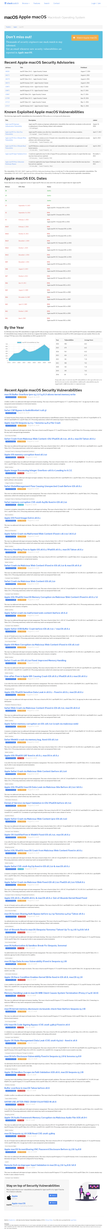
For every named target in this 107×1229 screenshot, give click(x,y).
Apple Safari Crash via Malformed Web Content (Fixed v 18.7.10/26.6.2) (40, 530)
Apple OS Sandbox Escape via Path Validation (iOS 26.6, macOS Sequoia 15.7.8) (43, 1068)
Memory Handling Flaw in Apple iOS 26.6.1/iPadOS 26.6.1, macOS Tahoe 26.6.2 (43, 546)
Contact (56, 3)
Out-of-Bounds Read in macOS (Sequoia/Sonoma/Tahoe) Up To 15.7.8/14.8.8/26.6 (46, 926)
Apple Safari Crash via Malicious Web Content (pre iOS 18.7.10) (35, 815)
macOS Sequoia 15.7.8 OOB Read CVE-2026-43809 (29, 1130)
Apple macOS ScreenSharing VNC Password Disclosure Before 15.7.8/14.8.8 (42, 1146)
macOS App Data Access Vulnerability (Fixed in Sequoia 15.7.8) (35, 958)
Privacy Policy (49, 1216)
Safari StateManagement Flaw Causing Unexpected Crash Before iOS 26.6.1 (43, 483)
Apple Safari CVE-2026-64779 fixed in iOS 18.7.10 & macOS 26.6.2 (37, 863)
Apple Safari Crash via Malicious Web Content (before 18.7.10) (35, 768)
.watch (13, 3)
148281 (7, 68)
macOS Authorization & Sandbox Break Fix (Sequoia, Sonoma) (35, 942)
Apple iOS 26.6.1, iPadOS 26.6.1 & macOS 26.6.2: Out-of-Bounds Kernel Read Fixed (45, 894)
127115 (7, 98)
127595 (7, 95)
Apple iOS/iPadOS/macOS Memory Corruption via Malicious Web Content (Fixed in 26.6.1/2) (51, 593)
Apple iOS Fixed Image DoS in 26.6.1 (22, 514)
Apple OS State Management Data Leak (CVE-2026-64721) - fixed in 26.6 (40, 1037)
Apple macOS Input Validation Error (16, 150)
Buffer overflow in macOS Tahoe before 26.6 (27, 1084)
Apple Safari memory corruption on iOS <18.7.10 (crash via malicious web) (41, 720)
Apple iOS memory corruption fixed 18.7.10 (25, 451)
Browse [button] (25, 3)
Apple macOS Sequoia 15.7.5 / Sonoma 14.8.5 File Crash (32, 419)
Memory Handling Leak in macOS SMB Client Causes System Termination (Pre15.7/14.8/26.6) (51, 989)
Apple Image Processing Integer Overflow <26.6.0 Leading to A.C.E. (38, 467)
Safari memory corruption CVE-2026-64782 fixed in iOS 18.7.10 (35, 498)
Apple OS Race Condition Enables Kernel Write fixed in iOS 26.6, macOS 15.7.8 (43, 974)
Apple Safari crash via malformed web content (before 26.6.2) (35, 609)
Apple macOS (18, 1200)
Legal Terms (73, 1216)
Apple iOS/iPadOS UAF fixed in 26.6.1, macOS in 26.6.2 (31, 752)
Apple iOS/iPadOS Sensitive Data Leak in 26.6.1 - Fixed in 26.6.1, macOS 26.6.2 (43, 688)
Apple (15, 27)
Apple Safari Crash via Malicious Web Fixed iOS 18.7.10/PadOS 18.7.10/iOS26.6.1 (44, 878)
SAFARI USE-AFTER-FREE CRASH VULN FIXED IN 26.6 (30, 1098)
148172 (7, 79)
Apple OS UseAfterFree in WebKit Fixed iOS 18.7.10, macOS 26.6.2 (37, 831)
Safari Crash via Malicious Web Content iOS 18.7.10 (29, 578)
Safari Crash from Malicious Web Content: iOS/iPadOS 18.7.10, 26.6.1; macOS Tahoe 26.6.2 (49, 435)
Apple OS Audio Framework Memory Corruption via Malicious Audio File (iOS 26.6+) (45, 1114)
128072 (7, 83)
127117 (7, 102)
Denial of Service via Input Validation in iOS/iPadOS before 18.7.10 (37, 799)
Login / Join (96, 3)
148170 (7, 75)
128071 (7, 87)
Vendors (8, 27)
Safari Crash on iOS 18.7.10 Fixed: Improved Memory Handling (35, 657)
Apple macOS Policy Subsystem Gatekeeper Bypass (14, 159)
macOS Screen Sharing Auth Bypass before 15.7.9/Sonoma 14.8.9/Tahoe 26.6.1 (44, 910)
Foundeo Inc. (12, 1216)
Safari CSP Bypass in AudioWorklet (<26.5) (25, 407)
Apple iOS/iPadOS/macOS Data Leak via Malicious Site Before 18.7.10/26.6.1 (43, 783)
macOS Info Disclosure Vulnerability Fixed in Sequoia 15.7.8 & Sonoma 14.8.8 (42, 1053)
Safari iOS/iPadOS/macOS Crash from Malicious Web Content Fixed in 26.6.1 (43, 847)
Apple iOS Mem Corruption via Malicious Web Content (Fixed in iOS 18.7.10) (41, 641)
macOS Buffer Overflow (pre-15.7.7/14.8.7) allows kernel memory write (40, 391)
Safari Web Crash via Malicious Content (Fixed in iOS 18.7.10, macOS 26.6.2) (42, 704)
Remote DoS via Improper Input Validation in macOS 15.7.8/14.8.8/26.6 (40, 1161)
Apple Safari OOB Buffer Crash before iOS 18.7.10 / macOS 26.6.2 (37, 625)
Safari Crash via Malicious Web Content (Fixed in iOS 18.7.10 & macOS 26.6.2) (42, 562)
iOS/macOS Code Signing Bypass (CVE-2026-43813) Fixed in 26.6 (37, 1021)
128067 (7, 91)
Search (46, 3)
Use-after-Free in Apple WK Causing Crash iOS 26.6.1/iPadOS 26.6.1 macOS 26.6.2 (45, 673)
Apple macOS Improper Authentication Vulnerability (13, 122)
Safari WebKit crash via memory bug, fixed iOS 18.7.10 (31, 736)
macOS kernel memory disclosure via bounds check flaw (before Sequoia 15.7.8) (44, 1005)
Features (36, 3)
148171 (7, 72)
